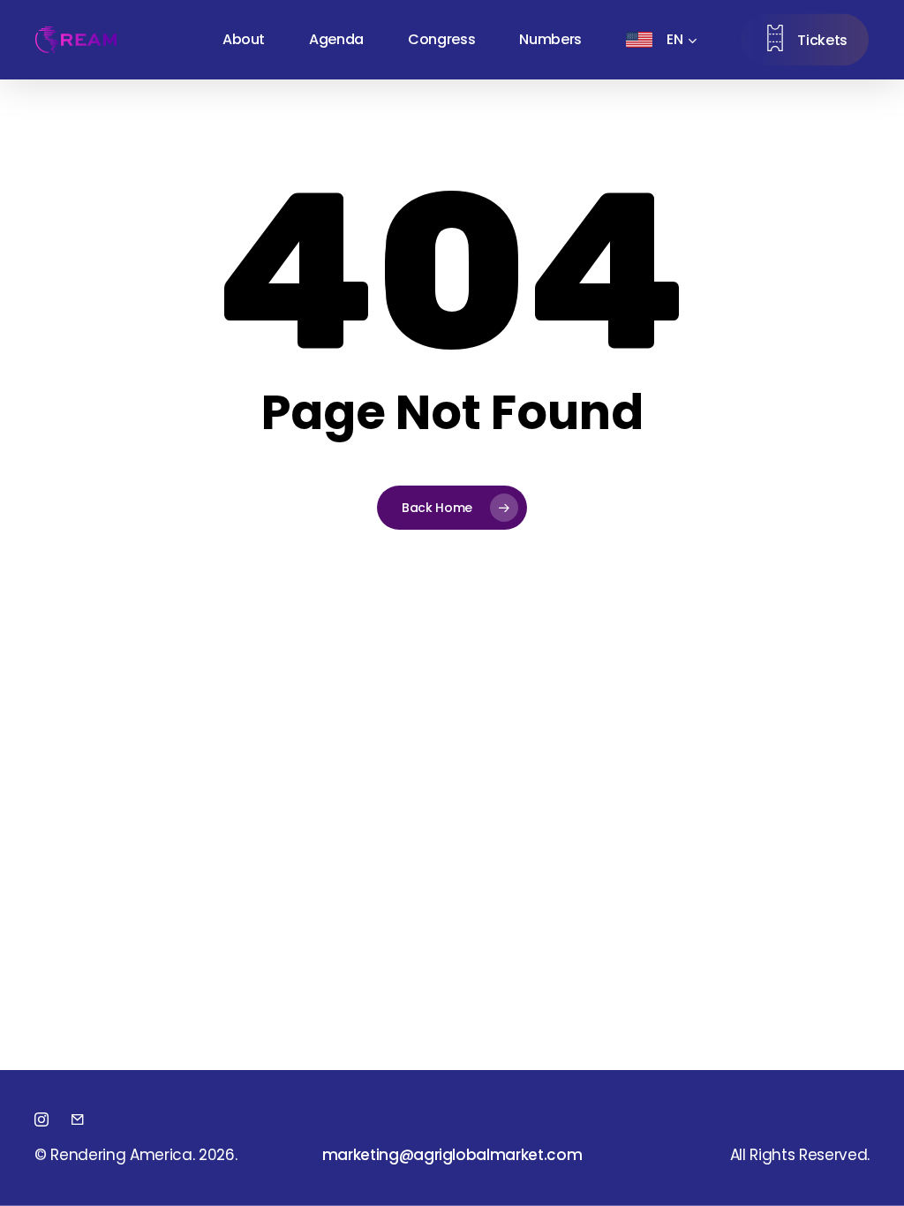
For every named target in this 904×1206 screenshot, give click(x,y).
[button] (452, 1155)
